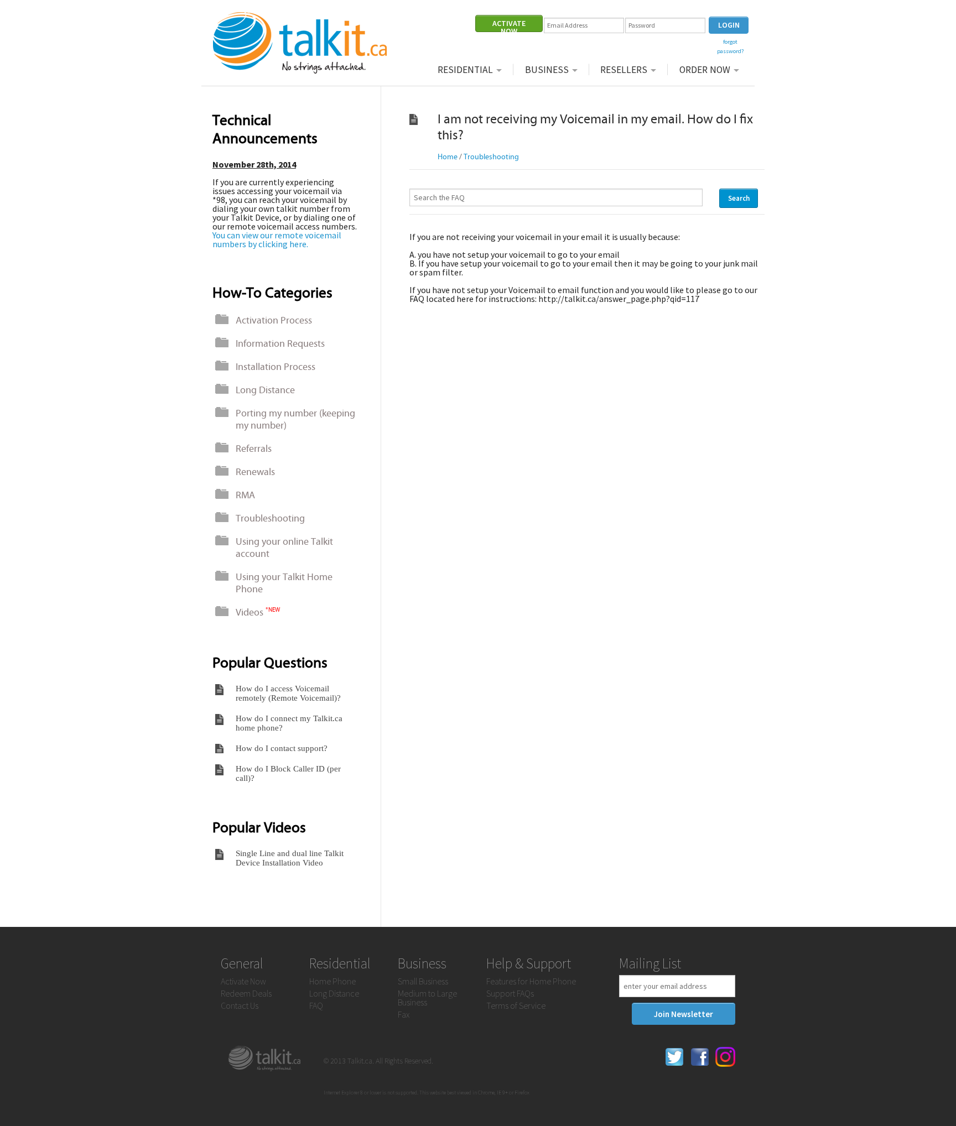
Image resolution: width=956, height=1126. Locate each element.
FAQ (316, 1005)
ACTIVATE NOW (509, 25)
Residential (465, 69)
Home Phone (332, 981)
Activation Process (274, 320)
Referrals (254, 448)
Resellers (623, 69)
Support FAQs (510, 993)
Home (448, 156)
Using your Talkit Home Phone (284, 583)
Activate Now (243, 981)
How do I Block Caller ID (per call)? (288, 773)
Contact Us (239, 1005)
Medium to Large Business (427, 998)
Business (547, 69)
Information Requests (280, 343)
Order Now (704, 69)
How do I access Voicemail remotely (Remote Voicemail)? (288, 693)
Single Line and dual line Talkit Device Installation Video (290, 858)
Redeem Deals (246, 993)
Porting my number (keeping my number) (295, 419)
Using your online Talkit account (284, 547)
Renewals (255, 472)
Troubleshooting (270, 518)
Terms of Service (515, 1005)
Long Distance (265, 390)
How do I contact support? (282, 748)
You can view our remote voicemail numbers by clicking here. (276, 239)
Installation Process (275, 367)
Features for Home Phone (531, 981)
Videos (258, 612)
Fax (403, 1014)
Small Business (423, 981)
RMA (245, 495)
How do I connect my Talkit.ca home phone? (289, 723)
